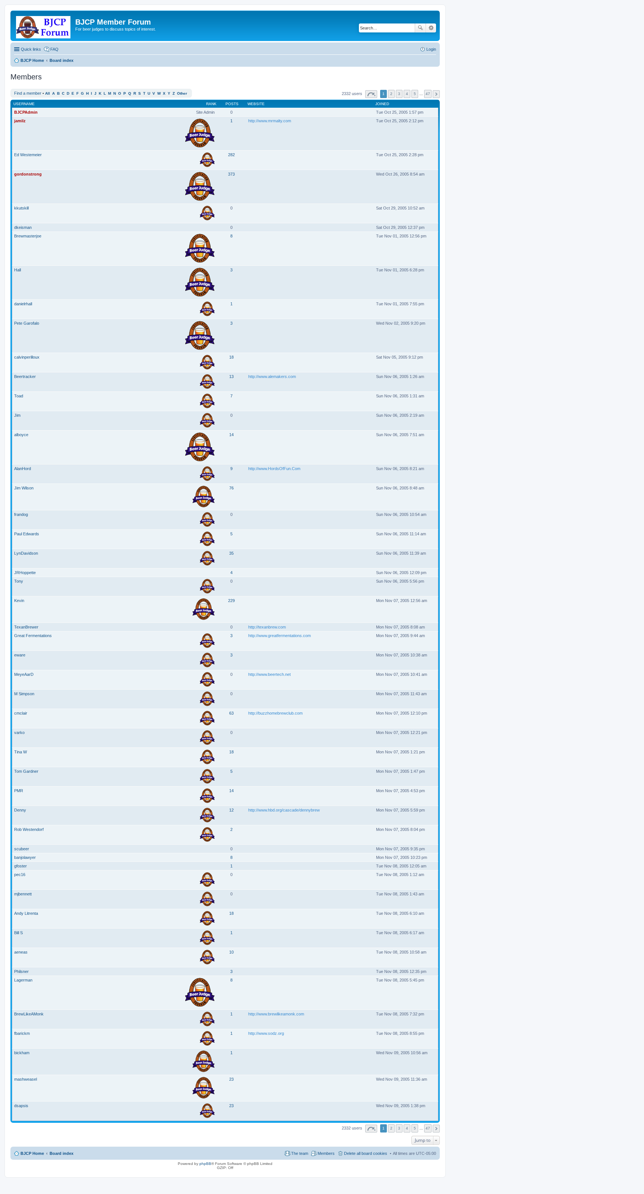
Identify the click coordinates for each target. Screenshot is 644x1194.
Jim (17, 415)
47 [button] (428, 94)
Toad (18, 396)
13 (231, 376)
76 (231, 488)
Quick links (31, 49)
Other (182, 93)
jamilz (20, 121)
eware (19, 655)
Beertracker (25, 376)
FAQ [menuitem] (54, 49)
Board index (61, 1153)
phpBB (205, 1164)
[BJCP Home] (43, 25)
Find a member (27, 93)
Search (420, 27)
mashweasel (25, 1079)
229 (231, 600)
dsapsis (21, 1105)
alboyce (21, 434)
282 (231, 154)
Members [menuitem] (326, 1153)
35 (231, 553)
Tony (18, 581)
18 (231, 357)
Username (24, 104)
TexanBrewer (26, 627)
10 (231, 952)
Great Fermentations (33, 635)
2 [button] (391, 94)
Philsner (21, 971)
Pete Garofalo (26, 323)
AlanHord (22, 468)
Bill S (18, 932)
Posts (232, 104)
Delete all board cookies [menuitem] (365, 1153)
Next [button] (436, 94)
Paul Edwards (26, 534)
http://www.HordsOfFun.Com (274, 468)
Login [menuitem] (431, 49)
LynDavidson (26, 553)
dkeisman (23, 227)
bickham (21, 1052)
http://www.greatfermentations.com (279, 635)
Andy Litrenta (26, 913)
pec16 (19, 874)
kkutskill (21, 208)
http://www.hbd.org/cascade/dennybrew (284, 810)
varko (19, 732)
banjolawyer (25, 857)
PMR (18, 790)
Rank (211, 104)
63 (231, 713)
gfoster (20, 866)
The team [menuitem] (299, 1153)
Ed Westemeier (28, 154)
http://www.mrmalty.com (269, 121)
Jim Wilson (24, 488)
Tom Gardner (26, 771)
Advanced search (431, 27)
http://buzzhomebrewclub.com (275, 713)
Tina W (20, 752)
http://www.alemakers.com (272, 376)
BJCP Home (32, 1153)
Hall (17, 270)
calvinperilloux (27, 357)
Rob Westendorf (29, 829)
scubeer (21, 849)
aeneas (21, 952)
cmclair (20, 713)
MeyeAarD (24, 674)
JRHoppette (25, 572)
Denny (20, 810)
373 (231, 174)
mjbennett (23, 894)
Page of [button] (371, 94)
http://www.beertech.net (269, 674)
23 (231, 1079)
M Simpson (24, 693)
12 (231, 810)
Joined (382, 104)
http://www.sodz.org (266, 1033)
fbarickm (22, 1033)
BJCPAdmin (26, 112)
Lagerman (23, 980)
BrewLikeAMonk (29, 1014)
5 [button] (415, 94)
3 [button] (399, 94)
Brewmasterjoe (27, 236)
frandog (21, 514)
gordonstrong (28, 174)
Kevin (19, 600)
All (47, 93)
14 (231, 434)
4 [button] (407, 94)
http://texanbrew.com (267, 627)
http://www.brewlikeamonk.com (276, 1014)
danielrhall (23, 304)
